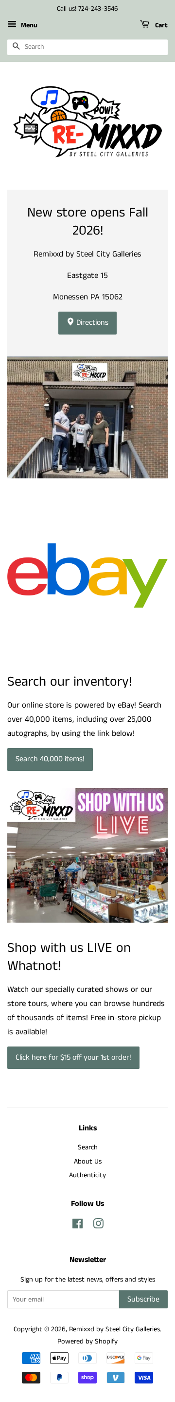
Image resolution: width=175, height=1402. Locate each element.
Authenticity (87, 1175)
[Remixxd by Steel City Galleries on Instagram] (98, 1226)
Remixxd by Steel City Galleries (114, 1329)
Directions (91, 322)
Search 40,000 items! (50, 759)
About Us (88, 1161)
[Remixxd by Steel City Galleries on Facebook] (77, 1226)
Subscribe (143, 1299)
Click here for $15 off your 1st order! (73, 1057)
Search (88, 1147)
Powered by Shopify (87, 1341)
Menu (28, 25)
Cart (160, 25)
